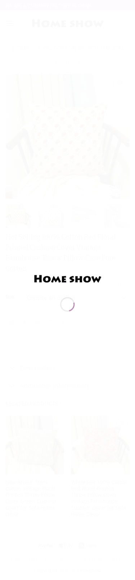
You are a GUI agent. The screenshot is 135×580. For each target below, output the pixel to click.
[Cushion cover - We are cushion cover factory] (68, 278)
